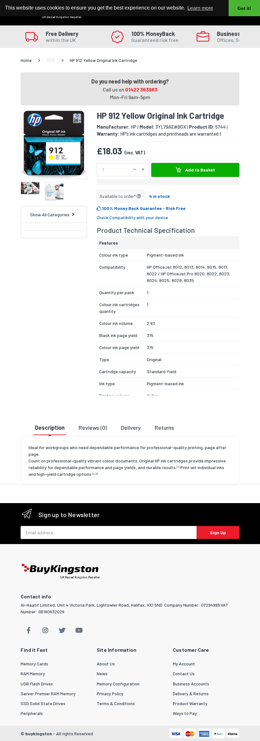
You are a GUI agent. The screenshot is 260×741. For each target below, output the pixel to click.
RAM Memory (33, 673)
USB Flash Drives (37, 683)
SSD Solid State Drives (43, 703)
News (102, 673)
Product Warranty (190, 703)
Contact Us (184, 673)
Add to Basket (199, 169)
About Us (106, 663)
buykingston (38, 733)
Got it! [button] (244, 8)
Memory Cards (34, 663)
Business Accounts (191, 683)
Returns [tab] (164, 427)
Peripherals (32, 713)
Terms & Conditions (116, 703)
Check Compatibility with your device (132, 217)
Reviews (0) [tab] (93, 427)
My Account (184, 663)
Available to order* (118, 196)
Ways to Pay (185, 713)
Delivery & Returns (191, 693)
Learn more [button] (200, 8)
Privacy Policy (110, 693)
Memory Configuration (118, 683)
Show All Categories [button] (49, 214)
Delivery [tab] (131, 427)
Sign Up (218, 532)
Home (26, 60)
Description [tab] (50, 427)
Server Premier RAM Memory (48, 693)
